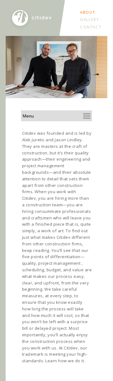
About (88, 12)
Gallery (89, 19)
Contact (91, 26)
